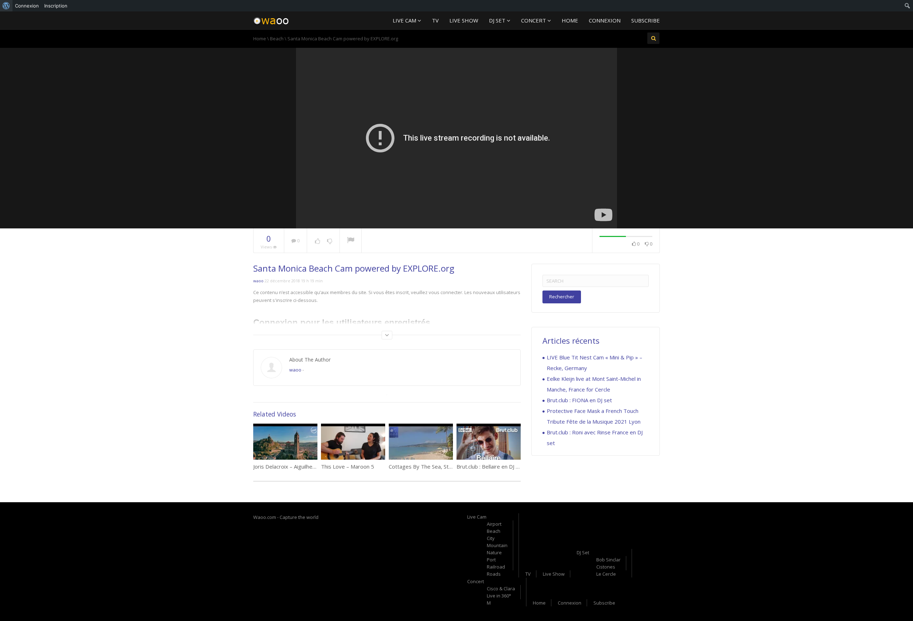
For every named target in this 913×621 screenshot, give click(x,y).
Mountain (497, 545)
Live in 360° (499, 595)
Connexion (605, 20)
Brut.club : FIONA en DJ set (579, 400)
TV (435, 20)
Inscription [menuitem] (55, 6)
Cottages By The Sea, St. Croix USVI (433, 466)
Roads (494, 574)
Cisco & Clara (501, 588)
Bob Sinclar (608, 559)
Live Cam (405, 20)
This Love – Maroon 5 (347, 466)
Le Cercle (606, 574)
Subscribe (645, 20)
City (491, 538)
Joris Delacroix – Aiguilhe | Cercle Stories (303, 466)
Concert (534, 20)
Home (570, 20)
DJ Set (498, 20)
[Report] (350, 241)
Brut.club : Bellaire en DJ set (490, 466)
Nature (494, 552)
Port (491, 559)
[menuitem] (6, 5)
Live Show (463, 20)
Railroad (496, 567)
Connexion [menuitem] (27, 6)
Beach (277, 38)
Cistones (605, 567)
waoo (258, 280)
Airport (494, 524)
